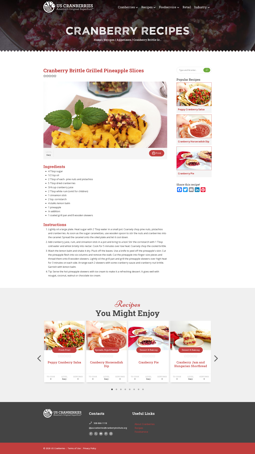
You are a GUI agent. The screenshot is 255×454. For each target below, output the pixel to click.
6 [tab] (134, 389)
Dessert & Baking (148, 350)
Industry (200, 7)
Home (98, 40)
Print (158, 153)
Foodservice (167, 7)
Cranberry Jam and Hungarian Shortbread (190, 364)
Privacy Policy (89, 448)
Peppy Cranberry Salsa (191, 109)
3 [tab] (120, 389)
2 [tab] (116, 389)
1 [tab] (112, 389)
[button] (44, 75)
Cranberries (126, 7)
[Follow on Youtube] (101, 434)
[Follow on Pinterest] (106, 434)
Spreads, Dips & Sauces (106, 350)
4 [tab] (125, 389)
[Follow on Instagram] (111, 434)
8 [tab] (143, 389)
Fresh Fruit (64, 350)
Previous (41, 352)
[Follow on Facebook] (91, 434)
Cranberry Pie (186, 173)
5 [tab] (129, 389)
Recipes (147, 7)
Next (213, 352)
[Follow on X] (96, 434)
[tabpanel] (64, 353)
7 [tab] (138, 389)
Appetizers (124, 40)
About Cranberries (145, 424)
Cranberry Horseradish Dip (193, 141)
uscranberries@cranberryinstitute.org (109, 427)
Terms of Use (74, 448)
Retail (187, 7)
